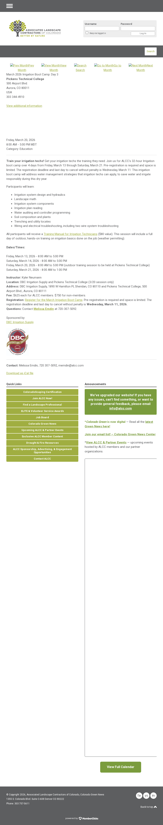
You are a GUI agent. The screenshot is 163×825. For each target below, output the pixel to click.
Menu (9, 6)
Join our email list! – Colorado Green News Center (120, 434)
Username (91, 24)
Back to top (147, 807)
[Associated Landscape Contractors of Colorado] (40, 28)
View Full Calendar (120, 767)
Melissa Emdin (44, 309)
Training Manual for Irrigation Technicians (70, 234)
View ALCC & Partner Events (106, 442)
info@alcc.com (120, 408)
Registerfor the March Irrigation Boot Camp (53, 300)
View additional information (24, 106)
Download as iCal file (19, 373)
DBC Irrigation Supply (20, 322)
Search (151, 51)
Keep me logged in (98, 33)
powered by (71, 818)
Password (126, 24)
